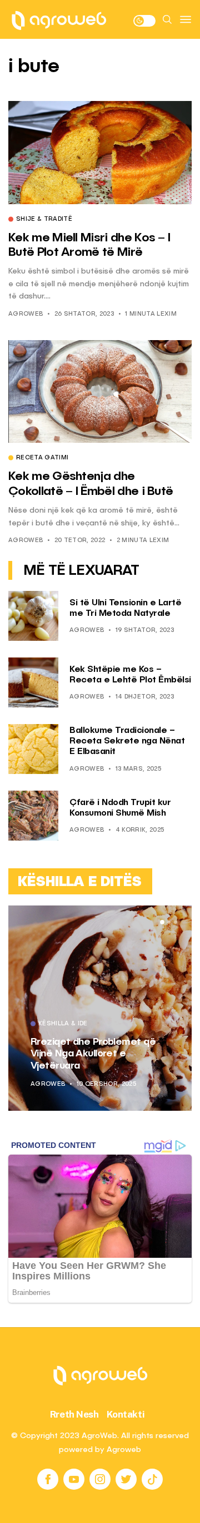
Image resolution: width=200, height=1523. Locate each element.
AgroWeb (25, 314)
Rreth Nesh (74, 1414)
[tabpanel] (100, 1008)
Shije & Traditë (44, 219)
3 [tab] (175, 922)
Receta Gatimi (42, 458)
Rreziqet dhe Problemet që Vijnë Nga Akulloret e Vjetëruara (93, 1054)
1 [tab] (162, 922)
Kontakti (126, 1414)
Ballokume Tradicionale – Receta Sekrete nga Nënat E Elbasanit (126, 741)
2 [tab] (169, 922)
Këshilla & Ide (63, 1024)
